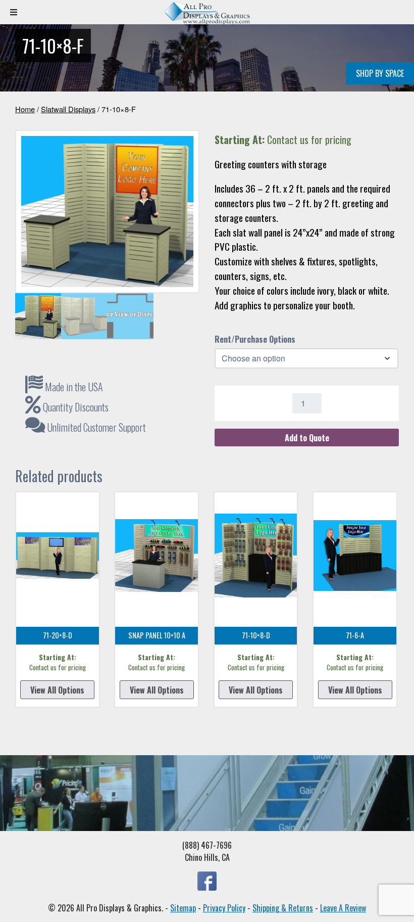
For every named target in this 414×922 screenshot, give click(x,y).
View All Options (57, 690)
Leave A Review (343, 908)
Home (25, 109)
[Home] (207, 21)
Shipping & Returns (282, 908)
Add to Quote (307, 438)
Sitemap (183, 908)
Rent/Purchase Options (255, 339)
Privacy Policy (224, 908)
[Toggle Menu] (13, 12)
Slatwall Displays (68, 109)
